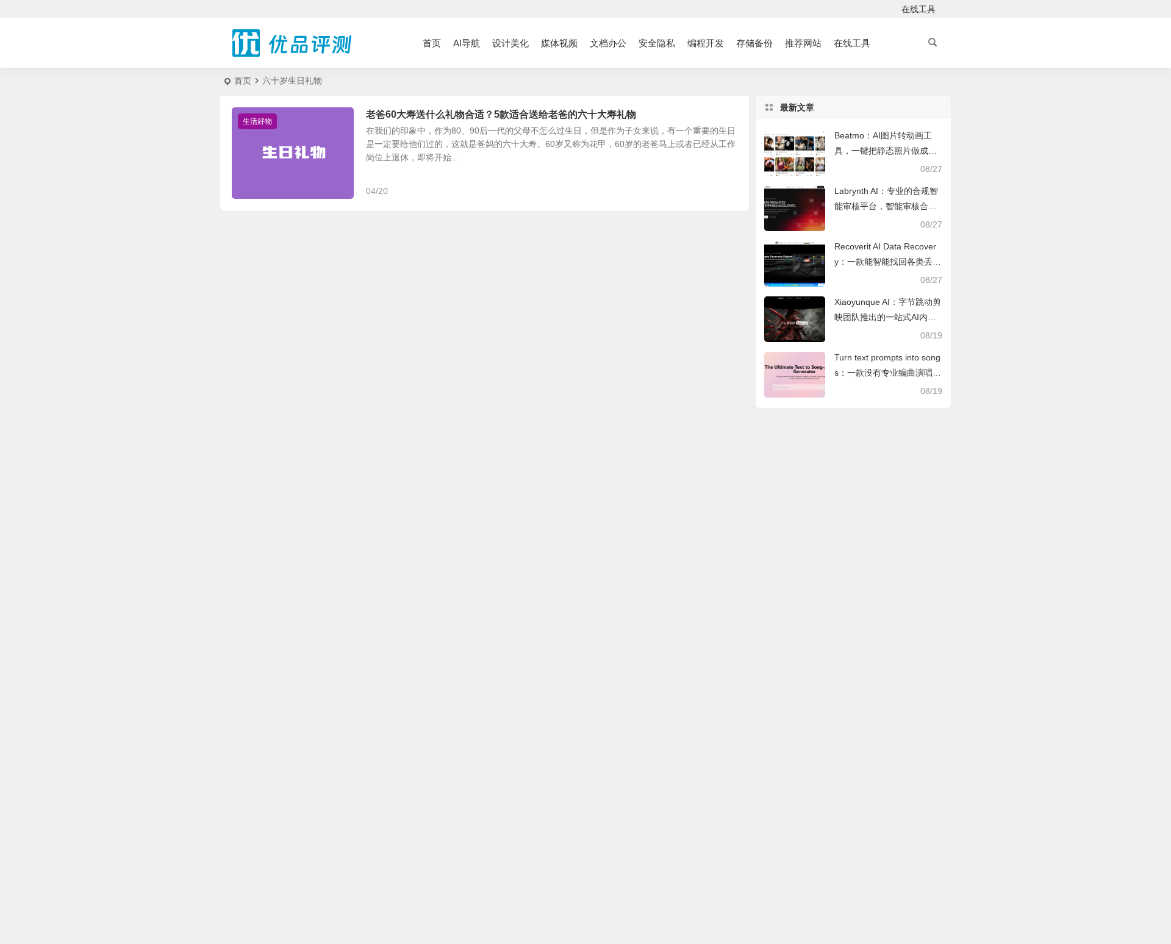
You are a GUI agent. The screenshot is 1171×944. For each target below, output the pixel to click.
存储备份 (754, 43)
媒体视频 (559, 43)
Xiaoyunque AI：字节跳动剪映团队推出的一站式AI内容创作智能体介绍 (887, 317)
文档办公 (608, 43)
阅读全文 (726, 190)
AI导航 (466, 43)
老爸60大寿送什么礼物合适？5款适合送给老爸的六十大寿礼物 (501, 114)
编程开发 (705, 43)
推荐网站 (803, 43)
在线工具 (918, 9)
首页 (432, 43)
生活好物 (257, 121)
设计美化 (510, 43)
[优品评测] (293, 43)
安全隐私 (657, 43)
